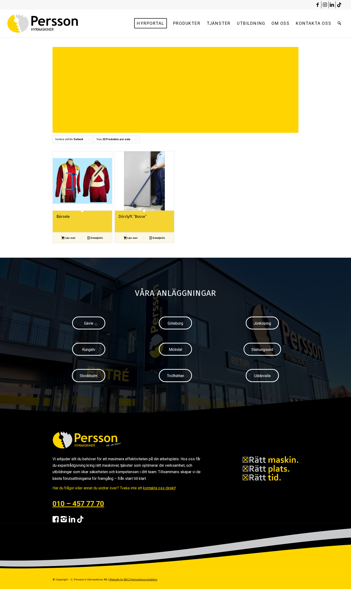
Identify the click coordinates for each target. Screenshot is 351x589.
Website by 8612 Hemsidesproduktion (133, 579)
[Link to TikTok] (339, 4)
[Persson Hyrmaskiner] (53, 23)
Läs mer (69, 238)
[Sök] (339, 23)
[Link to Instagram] (324, 4)
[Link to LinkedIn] (332, 4)
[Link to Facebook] (317, 4)
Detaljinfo (96, 238)
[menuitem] (150, 23)
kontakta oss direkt (159, 488)
